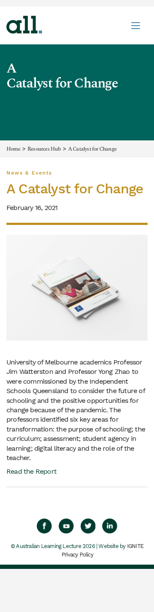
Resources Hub (44, 149)
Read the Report (31, 471)
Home (13, 149)
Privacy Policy (77, 554)
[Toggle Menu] (136, 25)
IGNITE (135, 546)
